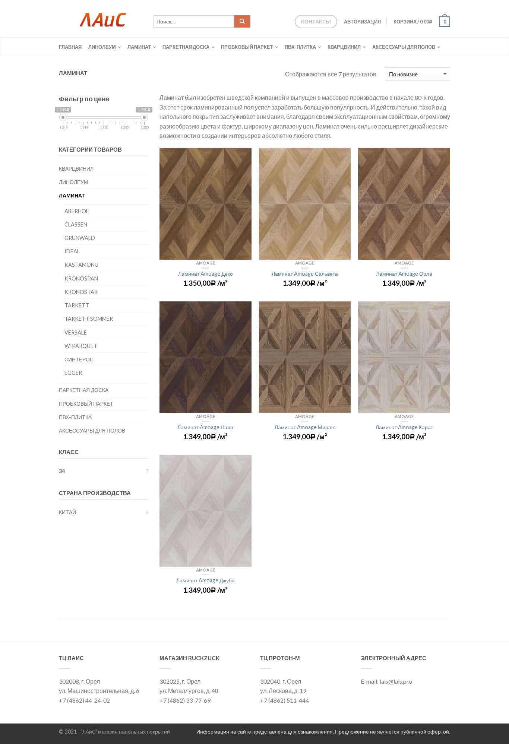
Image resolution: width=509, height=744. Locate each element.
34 (62, 471)
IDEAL (72, 251)
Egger (73, 373)
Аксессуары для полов (403, 47)
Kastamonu (81, 265)
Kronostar (81, 292)
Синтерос (79, 359)
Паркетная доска (185, 47)
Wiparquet (80, 346)
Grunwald (79, 238)
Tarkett (76, 305)
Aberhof (76, 211)
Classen (75, 224)
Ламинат (139, 47)
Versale (75, 332)
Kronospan (81, 278)
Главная (70, 47)
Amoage (205, 262)
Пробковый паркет (247, 47)
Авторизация (362, 22)
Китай (67, 512)
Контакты (316, 21)
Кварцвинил (344, 47)
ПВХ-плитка (300, 47)
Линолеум (102, 47)
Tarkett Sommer (88, 319)
